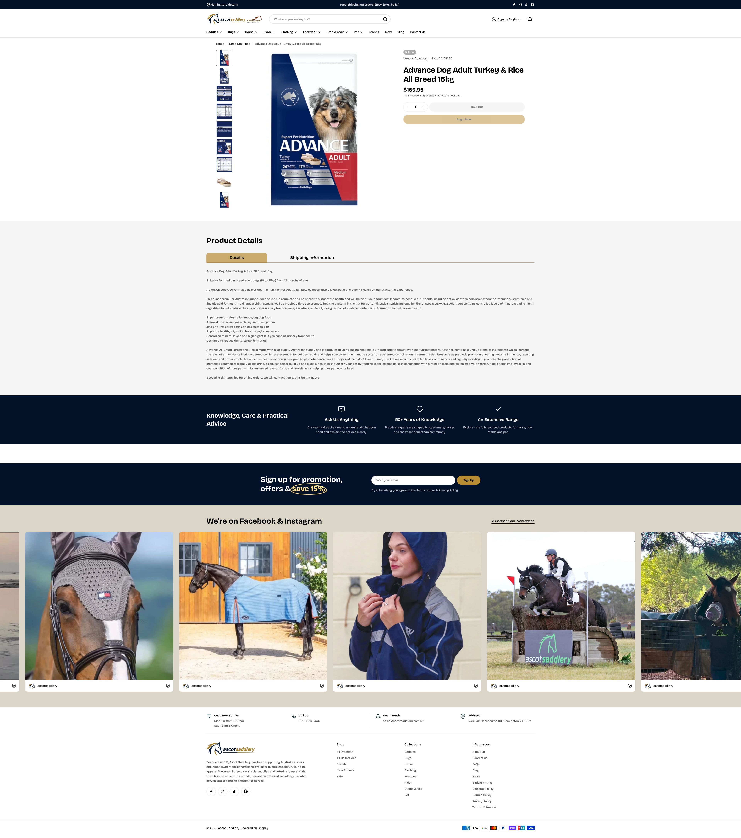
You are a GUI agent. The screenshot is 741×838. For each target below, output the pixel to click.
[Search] (385, 19)
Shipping (425, 95)
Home (220, 44)
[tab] (236, 258)
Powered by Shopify (255, 828)
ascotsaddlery (11, 686)
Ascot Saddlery (228, 828)
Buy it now (464, 119)
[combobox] (330, 19)
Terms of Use (426, 490)
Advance (421, 58)
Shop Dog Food (239, 44)
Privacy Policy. (448, 490)
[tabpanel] (370, 324)
